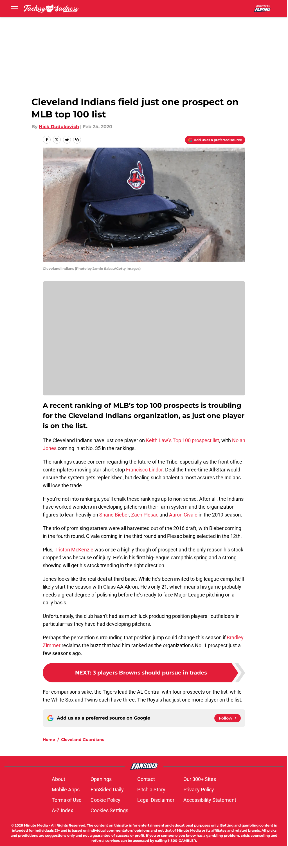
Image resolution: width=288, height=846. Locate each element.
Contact (146, 779)
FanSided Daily (107, 789)
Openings (101, 779)
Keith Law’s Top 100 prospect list (182, 440)
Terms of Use (67, 800)
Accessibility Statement (209, 800)
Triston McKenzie (74, 550)
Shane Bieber (114, 515)
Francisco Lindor (144, 470)
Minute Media (36, 825)
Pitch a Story (151, 789)
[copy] (77, 140)
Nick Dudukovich (59, 126)
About (58, 779)
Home (49, 739)
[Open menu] (14, 8)
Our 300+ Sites (199, 779)
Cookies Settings (109, 810)
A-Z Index (62, 810)
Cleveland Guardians (82, 739)
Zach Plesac (144, 515)
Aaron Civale (183, 515)
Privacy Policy (198, 789)
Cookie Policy (105, 800)
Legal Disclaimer (155, 800)
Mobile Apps (66, 789)
